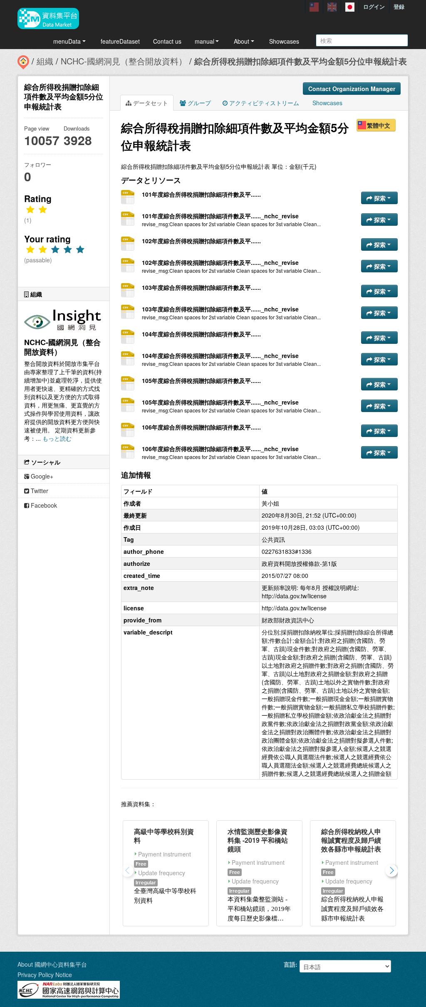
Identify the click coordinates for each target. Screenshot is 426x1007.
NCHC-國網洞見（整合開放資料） (124, 61)
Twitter (38, 490)
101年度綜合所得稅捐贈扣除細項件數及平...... (201, 194)
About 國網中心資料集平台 (52, 964)
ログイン (374, 6)
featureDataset (120, 41)
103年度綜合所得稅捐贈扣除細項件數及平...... (201, 287)
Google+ (41, 476)
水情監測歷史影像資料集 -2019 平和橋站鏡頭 (258, 840)
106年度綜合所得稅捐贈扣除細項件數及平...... (201, 427)
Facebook (43, 505)
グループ (198, 103)
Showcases (284, 41)
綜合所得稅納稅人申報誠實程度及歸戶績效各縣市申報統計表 (351, 840)
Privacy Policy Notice (44, 974)
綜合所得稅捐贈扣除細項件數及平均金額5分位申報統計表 (300, 61)
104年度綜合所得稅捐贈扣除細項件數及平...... (201, 334)
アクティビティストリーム (263, 103)
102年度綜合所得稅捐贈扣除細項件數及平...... (201, 241)
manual (204, 41)
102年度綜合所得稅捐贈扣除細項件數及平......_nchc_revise (220, 262)
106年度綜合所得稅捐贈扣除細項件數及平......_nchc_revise (220, 448)
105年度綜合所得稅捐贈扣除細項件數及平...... (201, 380)
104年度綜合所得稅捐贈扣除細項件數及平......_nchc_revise (220, 355)
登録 (399, 6)
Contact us (167, 41)
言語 (289, 964)
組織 (45, 61)
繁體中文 (378, 125)
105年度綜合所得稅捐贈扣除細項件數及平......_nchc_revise (220, 402)
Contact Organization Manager (351, 88)
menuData (67, 41)
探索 (379, 198)
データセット (149, 103)
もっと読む (57, 438)
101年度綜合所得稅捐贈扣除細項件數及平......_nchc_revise (220, 216)
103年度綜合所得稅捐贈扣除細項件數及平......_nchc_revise (220, 309)
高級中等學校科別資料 (164, 836)
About (241, 41)
